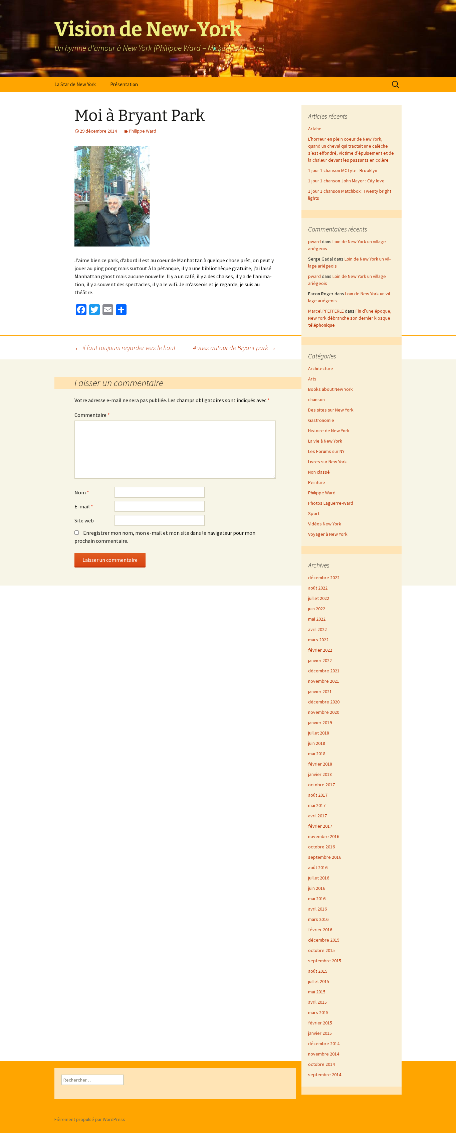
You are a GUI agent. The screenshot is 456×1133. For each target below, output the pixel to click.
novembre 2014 (323, 1054)
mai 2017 (316, 805)
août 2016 (317, 867)
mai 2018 (316, 754)
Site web (84, 520)
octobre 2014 (321, 1064)
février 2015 (320, 1023)
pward (314, 241)
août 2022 (317, 588)
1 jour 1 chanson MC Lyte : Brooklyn (342, 170)
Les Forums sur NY (326, 451)
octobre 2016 (321, 847)
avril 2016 (317, 909)
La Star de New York (75, 84)
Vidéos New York (324, 524)
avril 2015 (317, 1002)
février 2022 (320, 650)
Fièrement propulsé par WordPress (89, 1119)
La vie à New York (325, 441)
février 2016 (320, 930)
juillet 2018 (318, 733)
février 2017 (320, 826)
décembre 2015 (323, 940)
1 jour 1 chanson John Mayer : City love (346, 181)
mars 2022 (318, 640)
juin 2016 (316, 888)
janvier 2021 (320, 691)
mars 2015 (318, 1012)
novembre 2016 (323, 836)
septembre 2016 (324, 857)
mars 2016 (318, 919)
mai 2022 (316, 619)
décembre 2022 (323, 578)
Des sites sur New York (331, 410)
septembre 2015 (324, 961)
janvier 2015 (320, 1033)
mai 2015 (316, 992)
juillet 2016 (318, 878)
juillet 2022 (318, 598)
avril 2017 (317, 816)
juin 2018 (316, 743)
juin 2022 (316, 609)
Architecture (320, 368)
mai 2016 (316, 899)
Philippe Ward (142, 131)
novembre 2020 (323, 712)
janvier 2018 (320, 774)
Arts (312, 379)
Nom (81, 492)
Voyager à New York (328, 534)
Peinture (316, 482)
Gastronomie (321, 420)
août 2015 (317, 971)
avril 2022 (317, 629)
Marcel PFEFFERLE (326, 311)
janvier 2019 (320, 722)
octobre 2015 (321, 950)
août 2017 (317, 795)
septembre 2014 (324, 1075)
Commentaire (92, 415)
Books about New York (330, 389)
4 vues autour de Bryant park (234, 347)
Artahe (314, 129)
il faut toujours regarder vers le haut (125, 347)
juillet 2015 (318, 981)
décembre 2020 (323, 702)
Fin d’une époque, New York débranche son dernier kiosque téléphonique (350, 318)
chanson (316, 399)
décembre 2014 (323, 1043)
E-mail (83, 506)
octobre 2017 (321, 785)
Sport (313, 513)
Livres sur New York (327, 462)
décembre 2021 (323, 671)
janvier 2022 (320, 660)
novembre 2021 (323, 681)
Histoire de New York (329, 431)
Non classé (319, 472)
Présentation (124, 84)
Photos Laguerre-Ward (330, 503)
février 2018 (320, 764)
